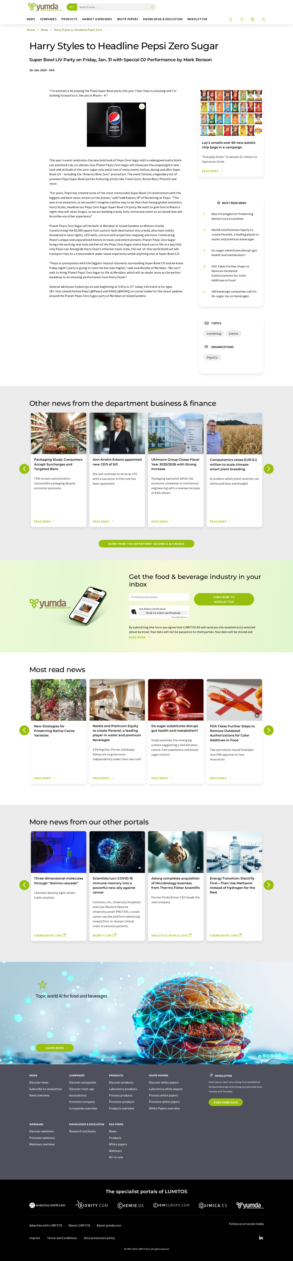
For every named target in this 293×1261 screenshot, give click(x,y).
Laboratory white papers (166, 1089)
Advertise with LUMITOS (45, 1225)
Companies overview (83, 1108)
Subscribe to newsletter (224, 599)
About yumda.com (109, 1225)
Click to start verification (163, 613)
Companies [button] (48, 19)
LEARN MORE (54, 1048)
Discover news (38, 1082)
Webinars (115, 1151)
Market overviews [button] (97, 19)
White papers (118, 1144)
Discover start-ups (81, 1089)
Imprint (34, 1238)
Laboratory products (123, 1089)
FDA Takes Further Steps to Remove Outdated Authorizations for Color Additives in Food (230, 273)
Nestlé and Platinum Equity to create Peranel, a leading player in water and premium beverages (235, 234)
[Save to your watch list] (230, 19)
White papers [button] (128, 19)
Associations (78, 1095)
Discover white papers (164, 1082)
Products (115, 1138)
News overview (39, 1095)
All (70, 7)
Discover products (121, 1082)
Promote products (121, 1102)
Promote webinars (42, 1138)
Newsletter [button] (197, 19)
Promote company (82, 1102)
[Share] (241, 19)
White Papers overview (164, 1108)
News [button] (31, 19)
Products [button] (69, 19)
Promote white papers (164, 1102)
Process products (121, 1095)
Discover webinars (41, 1131)
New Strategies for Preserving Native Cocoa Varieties (232, 216)
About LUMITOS (79, 1225)
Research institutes (82, 1131)
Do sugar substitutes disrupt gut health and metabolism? (234, 252)
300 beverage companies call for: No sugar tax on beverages (234, 293)
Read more (137, 637)
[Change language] (252, 19)
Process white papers (163, 1095)
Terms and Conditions (62, 1238)
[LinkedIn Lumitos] (261, 1238)
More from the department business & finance (146, 544)
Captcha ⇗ (179, 617)
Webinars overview (42, 1144)
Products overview (121, 1108)
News (112, 1131)
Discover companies (82, 1082)
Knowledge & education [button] (162, 19)
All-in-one (116, 1157)
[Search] (152, 7)
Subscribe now (226, 1102)
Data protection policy (99, 1238)
